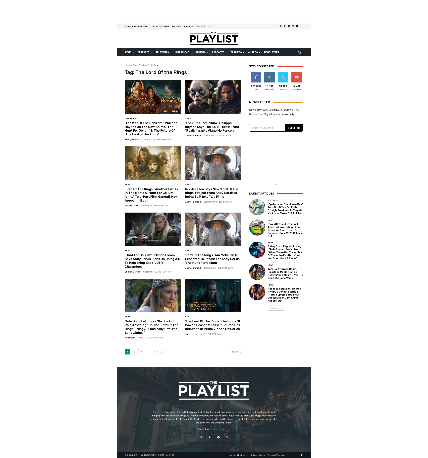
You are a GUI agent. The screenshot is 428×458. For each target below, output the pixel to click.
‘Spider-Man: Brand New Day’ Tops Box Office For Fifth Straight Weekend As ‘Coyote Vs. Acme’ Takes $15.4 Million (285, 209)
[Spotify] (289, 26)
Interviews (131, 118)
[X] (293, 26)
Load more (275, 308)
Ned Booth (130, 337)
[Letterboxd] (301, 26)
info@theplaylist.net (220, 429)
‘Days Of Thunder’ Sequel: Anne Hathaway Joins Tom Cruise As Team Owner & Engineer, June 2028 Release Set (285, 230)
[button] (299, 52)
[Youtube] (297, 26)
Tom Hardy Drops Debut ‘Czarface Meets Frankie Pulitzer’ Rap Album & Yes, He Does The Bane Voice (285, 273)
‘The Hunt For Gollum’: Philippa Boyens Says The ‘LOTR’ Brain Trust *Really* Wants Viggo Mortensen (212, 127)
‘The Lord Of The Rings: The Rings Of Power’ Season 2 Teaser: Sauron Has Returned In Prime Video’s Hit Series (212, 325)
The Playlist (159, 412)
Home (127, 65)
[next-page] (162, 351)
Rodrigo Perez (132, 139)
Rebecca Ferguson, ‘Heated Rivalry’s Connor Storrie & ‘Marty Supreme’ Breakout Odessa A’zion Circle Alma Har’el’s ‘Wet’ (284, 294)
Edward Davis (131, 205)
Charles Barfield (193, 135)
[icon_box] (203, 26)
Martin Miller (191, 334)
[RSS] (285, 26)
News (188, 118)
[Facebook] (277, 26)
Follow (269, 73)
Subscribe (296, 73)
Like (256, 73)
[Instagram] (281, 26)
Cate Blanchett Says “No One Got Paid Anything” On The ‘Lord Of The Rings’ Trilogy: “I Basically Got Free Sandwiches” (151, 326)
